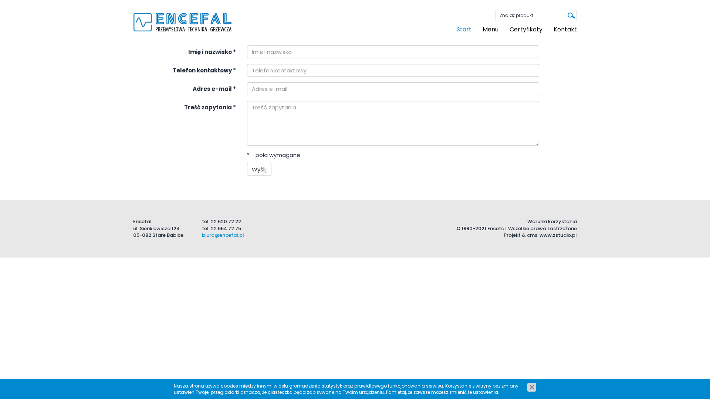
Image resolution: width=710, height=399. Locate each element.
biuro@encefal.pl (223, 235)
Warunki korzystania (552, 221)
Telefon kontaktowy (204, 70)
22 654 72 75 (226, 228)
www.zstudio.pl (558, 235)
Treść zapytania (210, 107)
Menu (490, 29)
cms (532, 235)
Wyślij (259, 169)
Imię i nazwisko (212, 52)
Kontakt (565, 29)
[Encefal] (182, 22)
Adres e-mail (214, 89)
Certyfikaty (526, 29)
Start (464, 29)
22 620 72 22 (226, 221)
